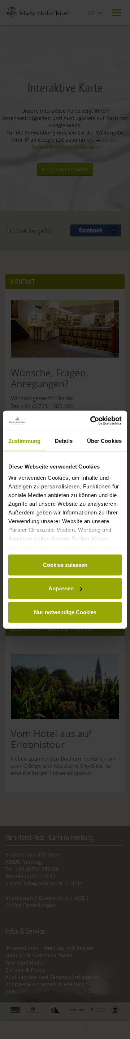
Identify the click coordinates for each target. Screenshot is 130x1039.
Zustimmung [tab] (24, 440)
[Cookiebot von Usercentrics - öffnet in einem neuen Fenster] (92, 421)
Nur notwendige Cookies (65, 612)
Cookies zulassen (65, 564)
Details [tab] (64, 440)
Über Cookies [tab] (104, 440)
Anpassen (61, 588)
